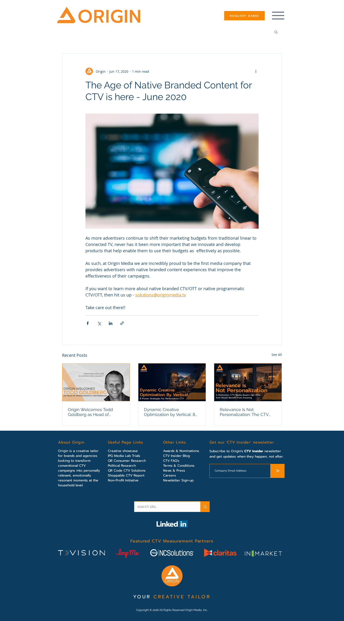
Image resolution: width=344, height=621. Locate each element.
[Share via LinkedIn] (110, 323)
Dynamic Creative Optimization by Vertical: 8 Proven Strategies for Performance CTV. (169, 412)
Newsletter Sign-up (178, 480)
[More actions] (256, 71)
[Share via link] (122, 323)
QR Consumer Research (127, 460)
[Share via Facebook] (87, 323)
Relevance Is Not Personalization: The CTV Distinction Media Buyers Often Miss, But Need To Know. (244, 412)
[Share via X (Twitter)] (99, 323)
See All (276, 354)
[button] (276, 32)
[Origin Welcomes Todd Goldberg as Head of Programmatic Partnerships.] (96, 382)
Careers (169, 475)
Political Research (122, 465)
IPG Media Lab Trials (124, 455)
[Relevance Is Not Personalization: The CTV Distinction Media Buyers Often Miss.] (248, 382)
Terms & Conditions (178, 465)
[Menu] (278, 15)
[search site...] (204, 507)
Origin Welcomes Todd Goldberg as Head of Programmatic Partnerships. (95, 412)
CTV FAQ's (171, 460)
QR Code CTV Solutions (127, 470)
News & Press (174, 470)
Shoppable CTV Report (126, 475)
